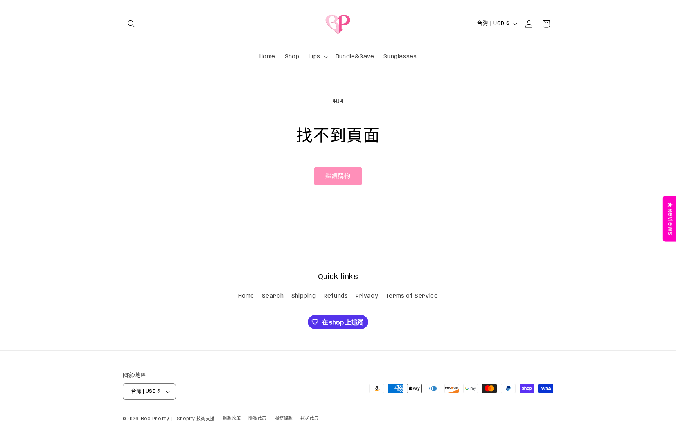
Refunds (336, 296)
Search (273, 296)
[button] (131, 23)
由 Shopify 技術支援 (193, 419)
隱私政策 (257, 418)
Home (246, 296)
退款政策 (232, 418)
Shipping (303, 296)
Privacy (367, 296)
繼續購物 (338, 176)
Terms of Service (412, 296)
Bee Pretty (155, 419)
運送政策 (309, 418)
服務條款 (284, 418)
